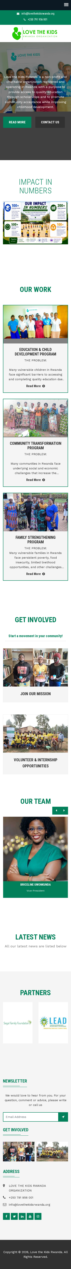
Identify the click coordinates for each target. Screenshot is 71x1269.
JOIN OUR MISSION (35, 693)
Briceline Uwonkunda (35, 884)
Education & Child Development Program (35, 351)
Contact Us (50, 122)
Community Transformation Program (35, 445)
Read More (17, 122)
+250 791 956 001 (38, 19)
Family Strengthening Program (36, 539)
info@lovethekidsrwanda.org (37, 13)
